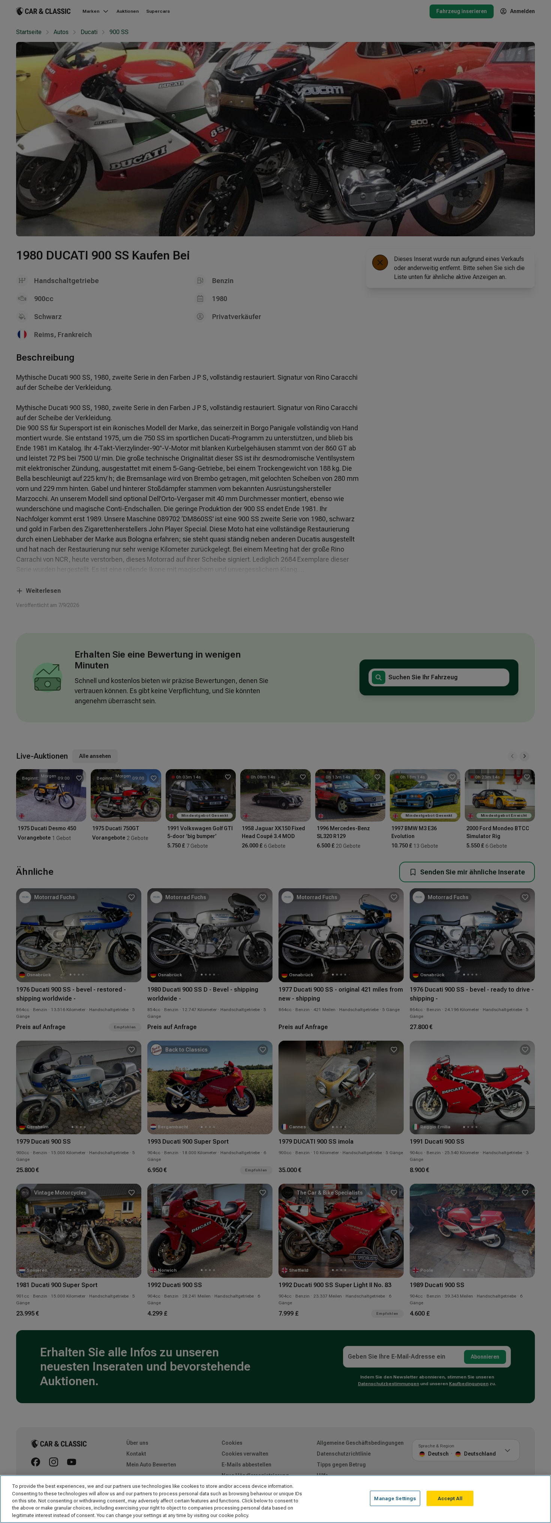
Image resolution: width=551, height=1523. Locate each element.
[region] (275, 1499)
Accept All (450, 1498)
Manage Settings (395, 1498)
